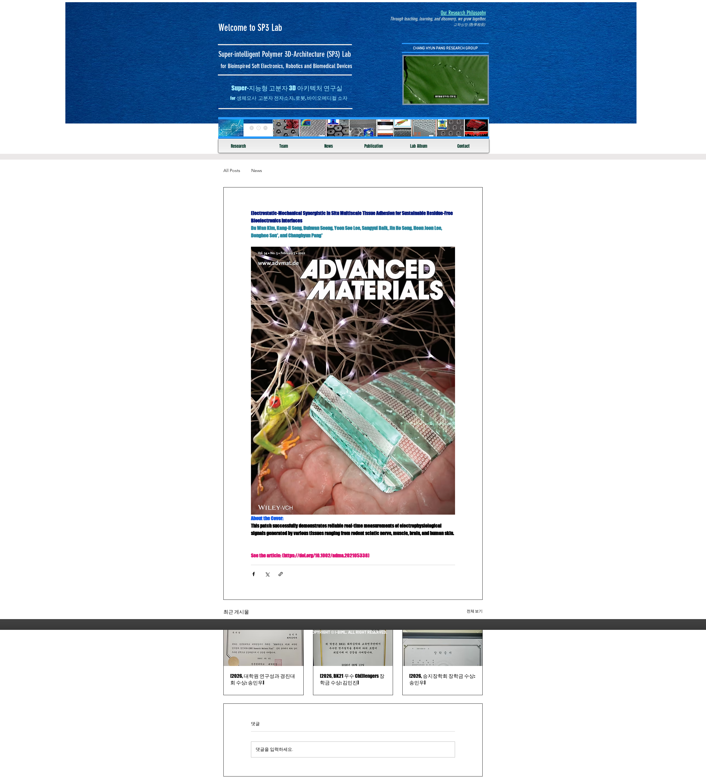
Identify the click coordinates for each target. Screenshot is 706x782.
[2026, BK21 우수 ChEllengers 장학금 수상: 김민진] (352, 679)
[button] (481, 98)
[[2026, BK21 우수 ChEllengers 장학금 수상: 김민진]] (353, 643)
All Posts (231, 170)
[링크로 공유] (280, 574)
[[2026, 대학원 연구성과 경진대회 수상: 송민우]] (263, 643)
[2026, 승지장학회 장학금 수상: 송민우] (442, 679)
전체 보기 (475, 611)
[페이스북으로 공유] (253, 574)
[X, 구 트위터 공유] (267, 574)
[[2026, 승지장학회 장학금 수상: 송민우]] (442, 643)
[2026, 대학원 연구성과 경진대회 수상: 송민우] (262, 679)
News (256, 170)
